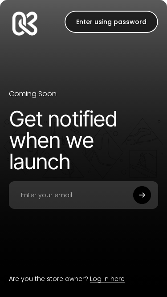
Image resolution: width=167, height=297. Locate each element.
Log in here (107, 278)
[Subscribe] (142, 195)
